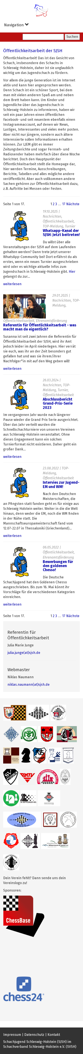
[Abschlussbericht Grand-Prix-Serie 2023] (19, 395)
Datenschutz (34, 1034)
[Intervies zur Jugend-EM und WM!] (19, 483)
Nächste (72, 204)
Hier (72, 271)
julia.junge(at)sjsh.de (23, 653)
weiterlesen (12, 284)
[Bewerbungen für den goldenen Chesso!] (19, 562)
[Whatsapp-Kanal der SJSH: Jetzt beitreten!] (19, 226)
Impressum (12, 1034)
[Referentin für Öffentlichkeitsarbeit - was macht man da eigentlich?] (24, 306)
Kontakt (53, 1034)
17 (63, 204)
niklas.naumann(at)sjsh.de (28, 684)
